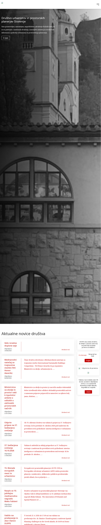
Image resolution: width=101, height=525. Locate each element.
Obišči (88, 392)
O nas (5, 38)
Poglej (88, 360)
